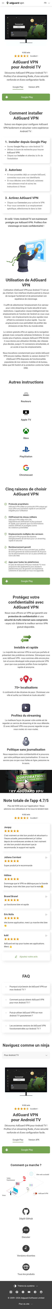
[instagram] (10, 1291)
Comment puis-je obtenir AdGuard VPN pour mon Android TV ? (27, 1001)
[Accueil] (15, 3)
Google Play (18, 87)
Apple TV (26, 419)
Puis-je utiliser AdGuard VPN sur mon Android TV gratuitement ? (26, 1014)
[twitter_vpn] (22, 1291)
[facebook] (16, 1291)
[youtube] (29, 1291)
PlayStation (26, 456)
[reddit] (41, 1291)
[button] (26, 1184)
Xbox (26, 438)
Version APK (33, 87)
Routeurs (26, 401)
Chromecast (26, 475)
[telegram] (35, 1291)
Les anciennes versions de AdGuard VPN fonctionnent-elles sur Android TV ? (28, 1027)
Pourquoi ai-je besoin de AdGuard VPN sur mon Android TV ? (28, 988)
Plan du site (24, 1304)
